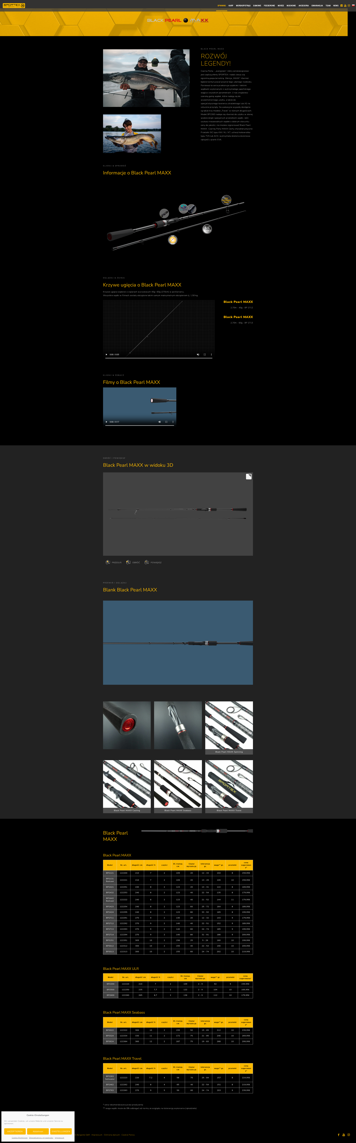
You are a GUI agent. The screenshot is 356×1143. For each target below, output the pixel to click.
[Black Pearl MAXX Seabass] (178, 784)
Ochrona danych (112, 1135)
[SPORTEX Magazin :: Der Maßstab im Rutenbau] (14, 5)
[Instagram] (348, 1135)
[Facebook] (338, 1135)
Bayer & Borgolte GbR (79, 1135)
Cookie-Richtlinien (20, 1138)
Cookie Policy (128, 1135)
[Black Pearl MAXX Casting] (127, 784)
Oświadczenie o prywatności (41, 1138)
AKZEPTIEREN (15, 1131)
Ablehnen (38, 1131)
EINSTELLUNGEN (61, 1131)
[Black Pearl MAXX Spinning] (229, 725)
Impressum (59, 1138)
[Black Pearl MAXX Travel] (229, 784)
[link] (127, 725)
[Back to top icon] (343, 1137)
